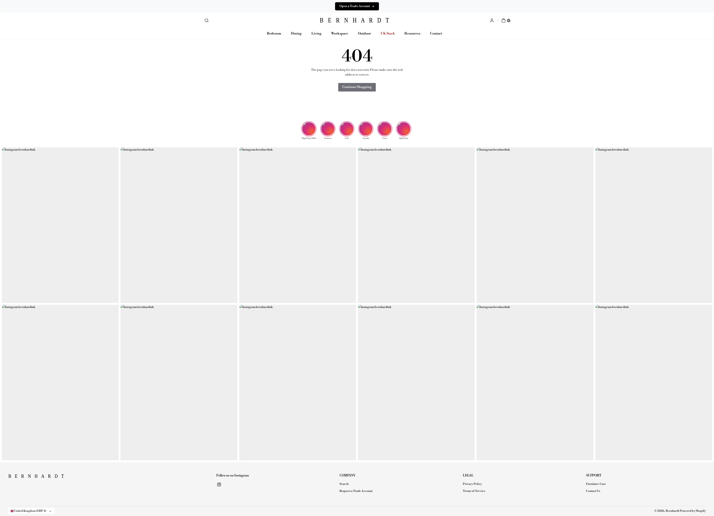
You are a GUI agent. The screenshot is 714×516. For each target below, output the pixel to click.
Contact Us (593, 491)
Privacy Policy (472, 484)
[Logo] (27, 477)
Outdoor (364, 33)
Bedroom (274, 33)
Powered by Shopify (693, 511)
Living (316, 33)
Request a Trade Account (356, 491)
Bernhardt (672, 511)
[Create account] (492, 20)
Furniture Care (596, 484)
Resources (412, 33)
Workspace (339, 33)
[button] (207, 20)
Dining (296, 33)
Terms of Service (474, 491)
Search (344, 484)
